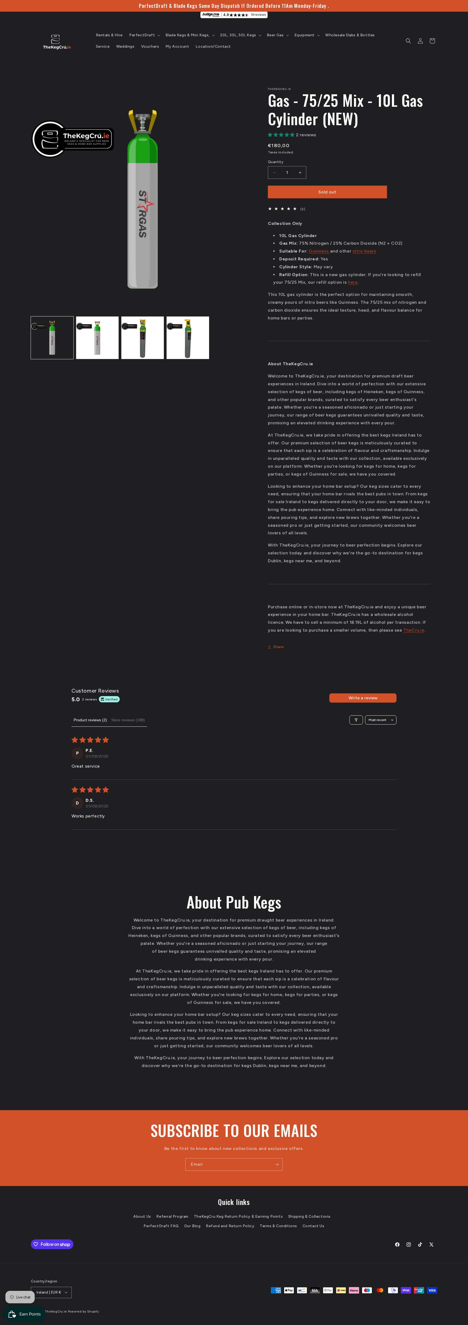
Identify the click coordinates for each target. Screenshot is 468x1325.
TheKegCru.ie (56, 1311)
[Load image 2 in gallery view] (97, 337)
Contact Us (313, 1226)
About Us (142, 1216)
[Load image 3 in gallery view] (142, 337)
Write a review (363, 697)
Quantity (275, 162)
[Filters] (356, 720)
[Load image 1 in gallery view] (52, 337)
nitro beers (364, 251)
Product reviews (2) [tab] (90, 720)
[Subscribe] (276, 1164)
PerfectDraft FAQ (161, 1226)
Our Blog (192, 1226)
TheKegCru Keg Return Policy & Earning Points (238, 1216)
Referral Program (172, 1216)
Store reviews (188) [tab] (128, 720)
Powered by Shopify (83, 1311)
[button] (144, 35)
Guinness (319, 251)
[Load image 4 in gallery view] (188, 337)
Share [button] (278, 647)
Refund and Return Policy (230, 1226)
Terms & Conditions (278, 1226)
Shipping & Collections (309, 1216)
